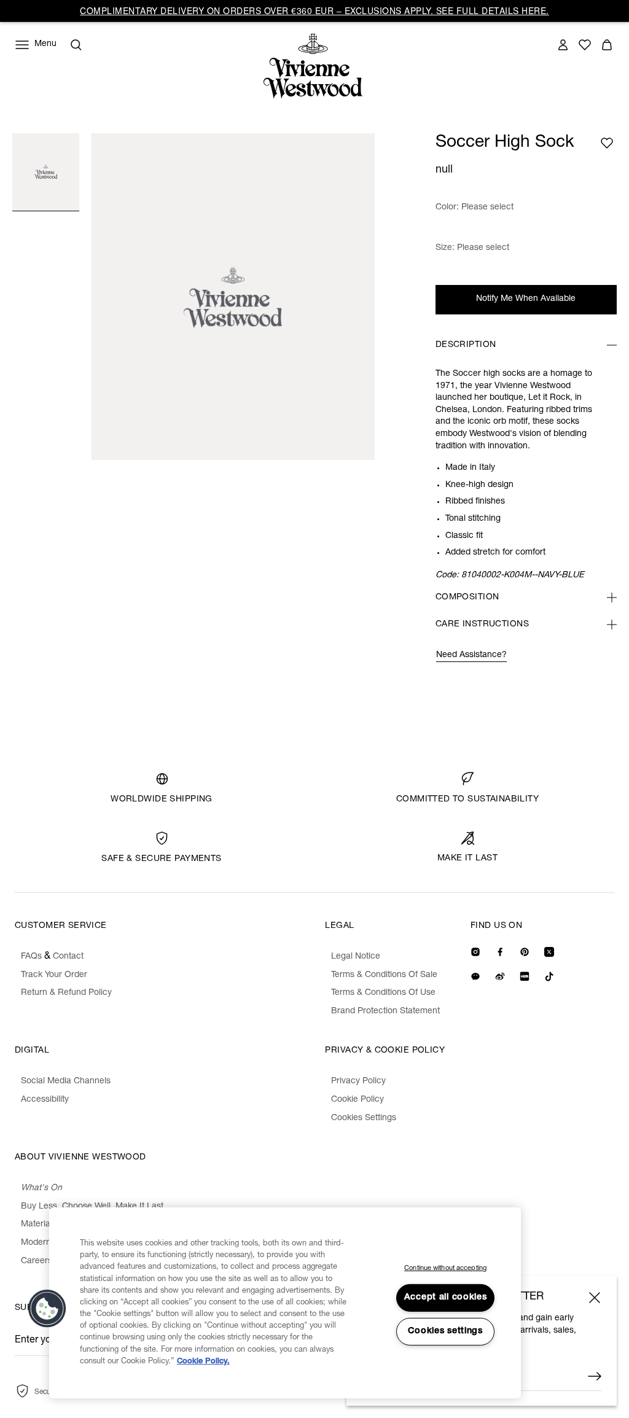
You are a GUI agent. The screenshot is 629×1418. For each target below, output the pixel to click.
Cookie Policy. (203, 1362)
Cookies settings (445, 1331)
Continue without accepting (445, 1268)
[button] (47, 1308)
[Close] (594, 1297)
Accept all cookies (445, 1297)
